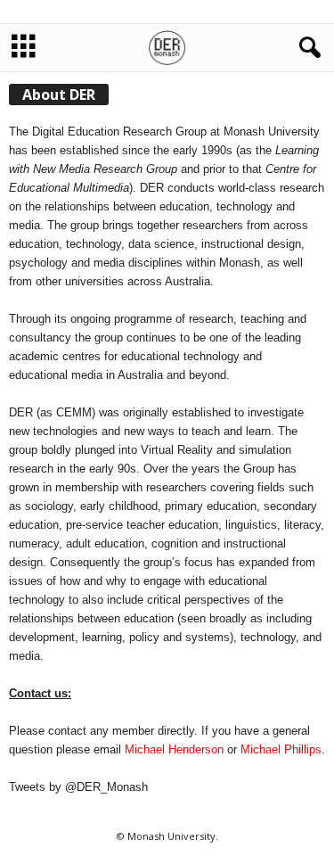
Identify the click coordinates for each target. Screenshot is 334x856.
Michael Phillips (281, 749)
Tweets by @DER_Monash (78, 787)
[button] (306, 48)
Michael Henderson (174, 749)
